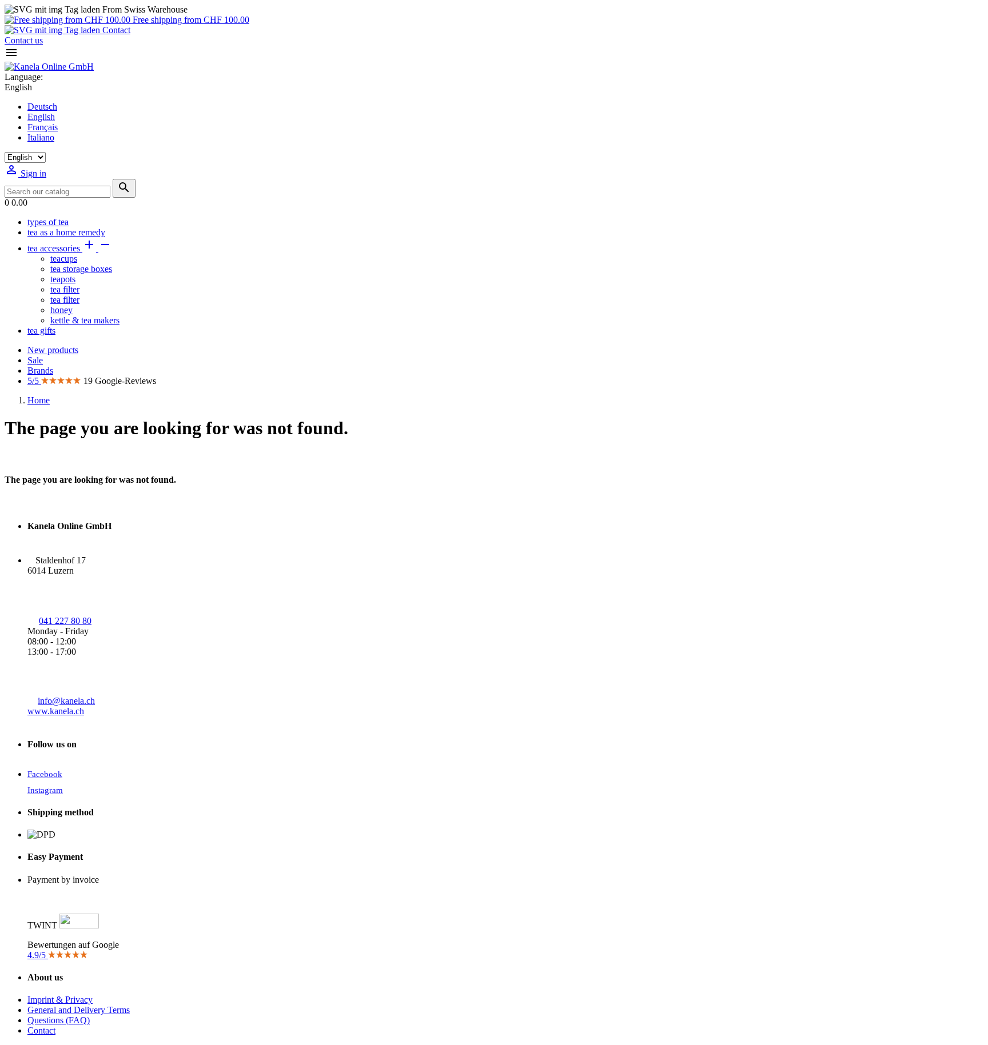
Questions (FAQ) (58, 1020)
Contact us (24, 40)
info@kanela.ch (66, 701)
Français (42, 127)
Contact (115, 30)
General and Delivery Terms (78, 1010)
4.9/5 (37, 955)
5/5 (34, 381)
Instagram (45, 790)
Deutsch (42, 106)
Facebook (44, 774)
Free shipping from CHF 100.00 (189, 20)
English (41, 117)
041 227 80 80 (65, 621)
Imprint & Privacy (60, 999)
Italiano (40, 137)
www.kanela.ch (55, 711)
